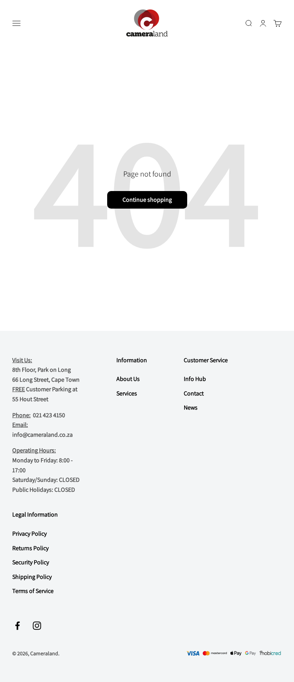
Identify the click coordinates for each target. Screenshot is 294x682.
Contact (194, 393)
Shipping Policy (32, 577)
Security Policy (30, 562)
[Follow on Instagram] (37, 625)
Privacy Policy (29, 534)
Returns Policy (30, 548)
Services (126, 393)
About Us (128, 379)
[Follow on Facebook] (17, 625)
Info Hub (195, 379)
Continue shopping (147, 200)
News (191, 407)
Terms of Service (33, 591)
